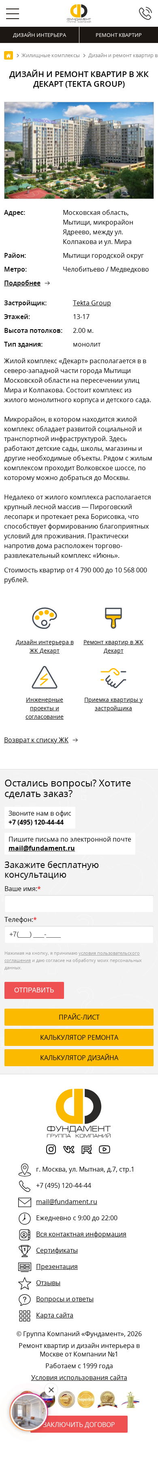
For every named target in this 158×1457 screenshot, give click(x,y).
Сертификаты (57, 1250)
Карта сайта (54, 1315)
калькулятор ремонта (79, 1037)
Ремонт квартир (119, 35)
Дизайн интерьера (39, 35)
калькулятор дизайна (79, 1057)
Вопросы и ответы (65, 1298)
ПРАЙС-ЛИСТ (79, 1017)
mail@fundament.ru (42, 848)
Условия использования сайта (79, 1377)
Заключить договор (79, 1424)
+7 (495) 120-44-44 (36, 822)
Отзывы (48, 1282)
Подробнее (22, 283)
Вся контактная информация (81, 1234)
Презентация (57, 1266)
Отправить (34, 990)
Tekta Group (92, 302)
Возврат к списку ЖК (36, 739)
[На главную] (8, 55)
